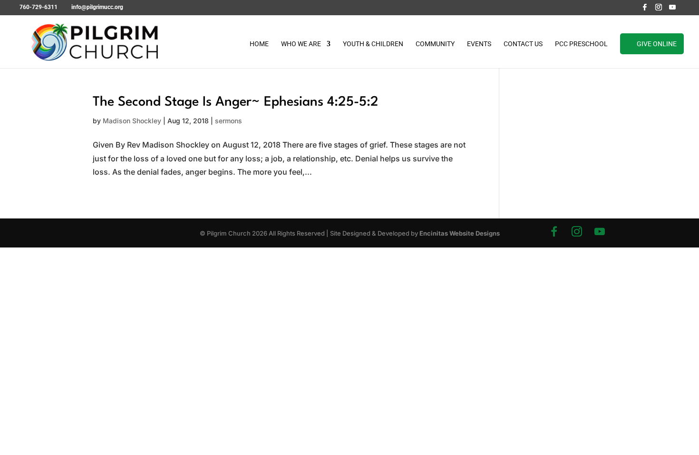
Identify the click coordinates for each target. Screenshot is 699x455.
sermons (228, 121)
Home (259, 44)
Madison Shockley (132, 121)
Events (479, 44)
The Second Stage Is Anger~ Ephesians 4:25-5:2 (236, 102)
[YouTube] (672, 10)
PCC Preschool (581, 44)
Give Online (657, 44)
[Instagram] (658, 10)
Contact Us (523, 44)
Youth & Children (373, 44)
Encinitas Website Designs (459, 233)
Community (435, 44)
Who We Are (301, 44)
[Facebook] (645, 10)
